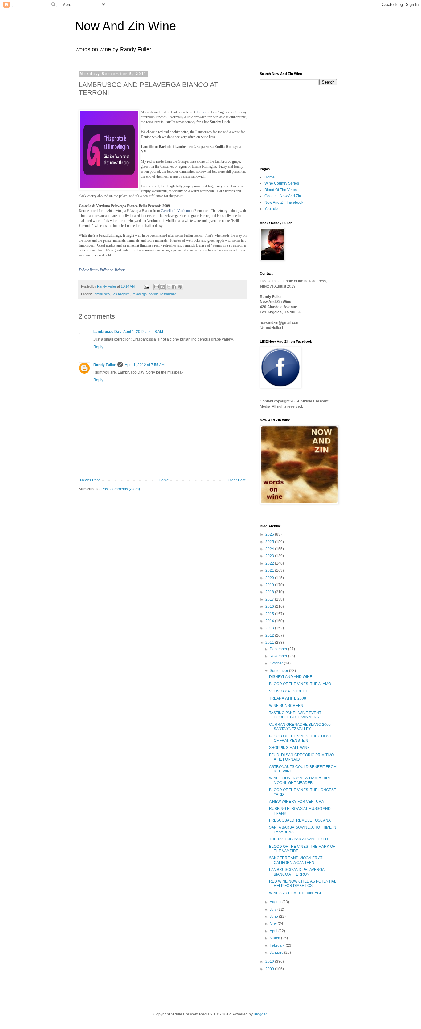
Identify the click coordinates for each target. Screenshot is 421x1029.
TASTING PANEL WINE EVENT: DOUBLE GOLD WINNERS (295, 715)
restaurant (168, 294)
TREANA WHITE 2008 (287, 698)
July (273, 909)
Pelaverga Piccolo (145, 294)
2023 (270, 556)
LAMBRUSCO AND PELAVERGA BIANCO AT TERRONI (296, 872)
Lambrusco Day (107, 331)
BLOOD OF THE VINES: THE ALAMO (300, 684)
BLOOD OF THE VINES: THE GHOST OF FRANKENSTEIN (300, 738)
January (277, 952)
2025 (270, 542)
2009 (270, 969)
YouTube (272, 208)
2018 (270, 592)
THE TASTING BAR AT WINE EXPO (298, 839)
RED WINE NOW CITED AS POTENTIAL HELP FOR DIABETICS (302, 883)
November (279, 656)
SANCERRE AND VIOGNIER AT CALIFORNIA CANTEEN (295, 860)
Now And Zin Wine (125, 26)
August (276, 902)
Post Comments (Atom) (120, 489)
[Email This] (156, 287)
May (274, 923)
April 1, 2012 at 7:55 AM (145, 365)
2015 (270, 614)
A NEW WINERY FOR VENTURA (296, 801)
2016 (270, 606)
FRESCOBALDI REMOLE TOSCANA (300, 820)
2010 (270, 961)
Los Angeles (121, 294)
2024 (270, 549)
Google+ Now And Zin (282, 196)
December (279, 649)
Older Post (236, 480)
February (278, 945)
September (279, 670)
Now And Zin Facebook (283, 202)
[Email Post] (146, 286)
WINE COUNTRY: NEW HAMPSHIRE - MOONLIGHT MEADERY (301, 780)
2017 (270, 599)
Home (164, 480)
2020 (270, 578)
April (274, 931)
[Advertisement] (290, 125)
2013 (270, 628)
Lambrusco (101, 294)
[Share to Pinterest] (180, 287)
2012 (270, 635)
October (277, 663)
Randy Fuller (104, 365)
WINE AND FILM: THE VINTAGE (295, 893)
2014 (270, 621)
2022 (270, 563)
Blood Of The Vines (280, 190)
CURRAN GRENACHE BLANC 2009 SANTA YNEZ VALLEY (300, 726)
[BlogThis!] (162, 287)
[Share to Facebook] (174, 287)
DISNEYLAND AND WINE (290, 677)
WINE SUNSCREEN (286, 706)
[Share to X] (168, 287)
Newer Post (90, 480)
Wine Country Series (281, 183)
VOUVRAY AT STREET (288, 691)
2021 (270, 570)
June (274, 916)
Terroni (201, 112)
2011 (270, 642)
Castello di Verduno (175, 211)
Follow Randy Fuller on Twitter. (102, 270)
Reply (98, 347)
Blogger (260, 1014)
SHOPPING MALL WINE (289, 747)
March (275, 938)
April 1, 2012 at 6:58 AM (143, 331)
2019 (270, 585)
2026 (270, 534)
